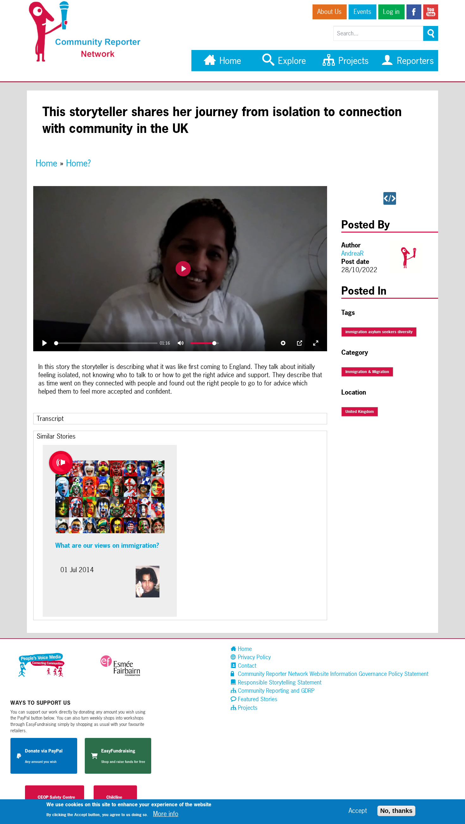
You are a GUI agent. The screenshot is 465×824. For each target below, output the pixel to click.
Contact (246, 665)
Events (362, 12)
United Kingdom (359, 411)
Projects (352, 60)
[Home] (88, 61)
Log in (391, 12)
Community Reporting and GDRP (275, 690)
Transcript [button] (50, 419)
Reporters (414, 60)
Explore (291, 60)
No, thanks (396, 810)
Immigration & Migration (367, 371)
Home (229, 60)
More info (165, 813)
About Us (329, 12)
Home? (78, 163)
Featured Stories (256, 699)
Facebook (413, 11)
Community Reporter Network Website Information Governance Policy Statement (332, 673)
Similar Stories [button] (56, 436)
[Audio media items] (61, 463)
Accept (358, 811)
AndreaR (352, 253)
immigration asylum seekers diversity (378, 331)
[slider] (106, 343)
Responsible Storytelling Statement (278, 682)
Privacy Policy (253, 657)
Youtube (430, 11)
